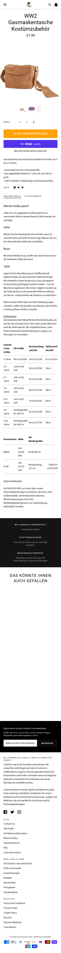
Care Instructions (12, 852)
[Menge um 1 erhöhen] (34, 122)
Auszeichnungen (12, 873)
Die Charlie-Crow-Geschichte (18, 863)
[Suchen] (49, 4)
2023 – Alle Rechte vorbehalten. (40, 937)
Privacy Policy (11, 908)
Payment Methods (12, 922)
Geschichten (10, 882)
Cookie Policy (10, 913)
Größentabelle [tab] (12, 196)
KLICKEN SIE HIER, (13, 488)
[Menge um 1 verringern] (19, 122)
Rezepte (7, 878)
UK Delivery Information (15, 833)
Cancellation (10, 927)
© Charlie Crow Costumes (19, 937)
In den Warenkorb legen (30, 134)
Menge (7, 122)
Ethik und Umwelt (12, 868)
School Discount (12, 843)
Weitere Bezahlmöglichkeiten (30, 151)
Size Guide (9, 828)
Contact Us (9, 824)
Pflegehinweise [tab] (33, 196)
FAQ (5, 847)
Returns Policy (11, 838)
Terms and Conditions (14, 903)
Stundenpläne (10, 892)
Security (8, 917)
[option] (30, 71)
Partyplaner (9, 887)
